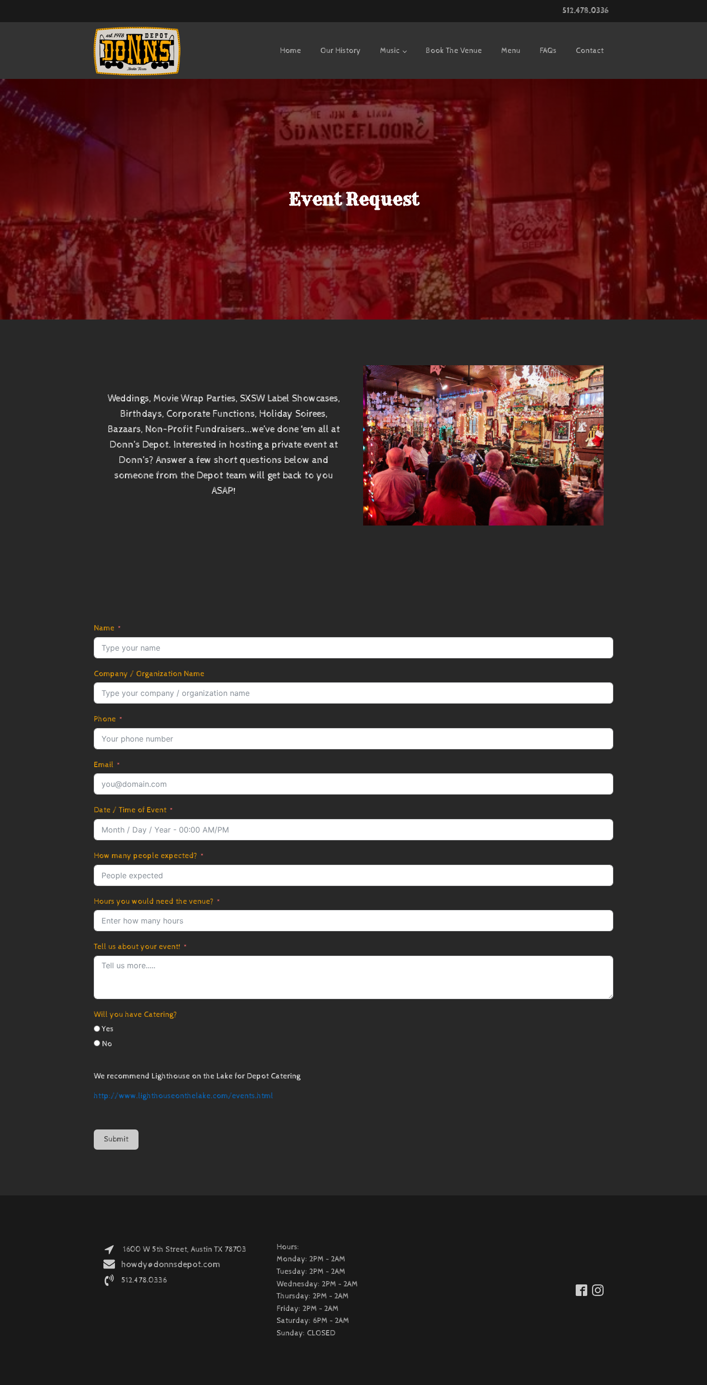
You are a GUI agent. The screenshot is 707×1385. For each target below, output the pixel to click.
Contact (590, 50)
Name (104, 628)
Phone (105, 719)
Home (290, 50)
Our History (340, 50)
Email (104, 764)
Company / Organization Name (149, 674)
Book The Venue (454, 50)
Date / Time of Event (130, 810)
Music (390, 50)
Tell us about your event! (137, 946)
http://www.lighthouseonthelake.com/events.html (183, 1096)
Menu (510, 50)
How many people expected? (145, 855)
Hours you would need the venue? (154, 901)
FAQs (548, 50)
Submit (116, 1139)
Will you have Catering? (135, 1014)
